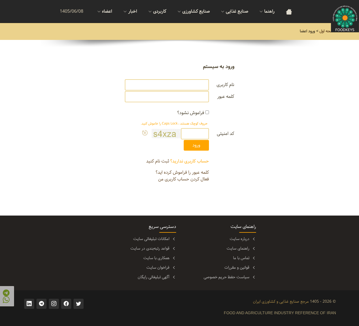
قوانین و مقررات (236, 268)
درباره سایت (239, 239)
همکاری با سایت (156, 258)
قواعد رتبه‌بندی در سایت (149, 248)
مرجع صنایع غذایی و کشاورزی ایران (281, 301)
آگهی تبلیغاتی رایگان (153, 277)
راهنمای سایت (238, 248)
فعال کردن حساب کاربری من (183, 179)
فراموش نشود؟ (190, 113)
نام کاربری (225, 85)
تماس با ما (241, 258)
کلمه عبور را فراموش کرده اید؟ (182, 172)
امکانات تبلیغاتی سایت (151, 239)
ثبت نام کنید (157, 161)
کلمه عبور (225, 96)
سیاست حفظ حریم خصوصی (226, 277)
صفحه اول (327, 31)
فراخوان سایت (157, 268)
